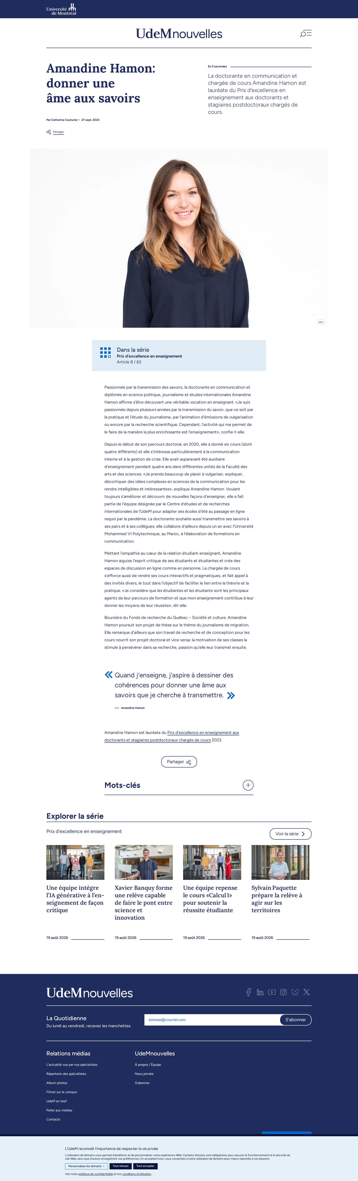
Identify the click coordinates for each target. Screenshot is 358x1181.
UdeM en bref (56, 1101)
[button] (305, 33)
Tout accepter (145, 1166)
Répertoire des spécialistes (66, 1074)
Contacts (53, 1119)
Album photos (56, 1083)
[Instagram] (283, 992)
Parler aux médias (59, 1110)
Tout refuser (121, 1166)
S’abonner (142, 1083)
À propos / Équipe (148, 1065)
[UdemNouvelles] (179, 33)
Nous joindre (144, 1074)
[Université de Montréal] (61, 9)
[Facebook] (249, 992)
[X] (307, 992)
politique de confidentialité (96, 1174)
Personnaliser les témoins (86, 1166)
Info (321, 322)
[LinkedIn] (260, 992)
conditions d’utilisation (136, 1174)
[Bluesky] (295, 992)
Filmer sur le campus (61, 1092)
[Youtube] (272, 992)
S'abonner (295, 1019)
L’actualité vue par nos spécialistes (71, 1065)
